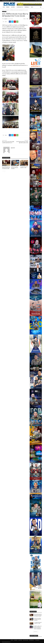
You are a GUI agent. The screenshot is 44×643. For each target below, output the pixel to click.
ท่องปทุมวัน (15, 640)
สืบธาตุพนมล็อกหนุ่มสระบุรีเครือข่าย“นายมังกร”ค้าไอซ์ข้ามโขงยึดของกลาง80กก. (6, 167)
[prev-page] (2, 171)
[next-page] (4, 171)
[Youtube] (41, 0)
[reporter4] (3, 18)
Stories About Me (25, 640)
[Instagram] (36, 0)
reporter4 (5, 18)
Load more (35, 631)
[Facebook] (35, 0)
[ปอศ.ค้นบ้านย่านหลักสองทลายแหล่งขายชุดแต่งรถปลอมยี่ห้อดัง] (15, 163)
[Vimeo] (39, 0)
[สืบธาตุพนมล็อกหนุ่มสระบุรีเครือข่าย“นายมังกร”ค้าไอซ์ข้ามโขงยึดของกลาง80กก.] (6, 163)
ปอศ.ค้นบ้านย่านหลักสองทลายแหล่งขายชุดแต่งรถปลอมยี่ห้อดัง (14, 167)
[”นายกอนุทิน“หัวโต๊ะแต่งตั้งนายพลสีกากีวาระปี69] (24, 163)
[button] (40, 7)
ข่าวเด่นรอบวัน (4, 11)
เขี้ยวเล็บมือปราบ (31, 640)
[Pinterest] (15, 22)
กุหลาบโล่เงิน (20, 640)
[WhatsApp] (17, 22)
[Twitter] (38, 0)
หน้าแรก (12, 640)
